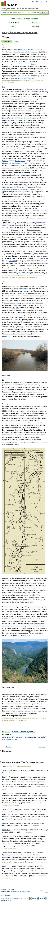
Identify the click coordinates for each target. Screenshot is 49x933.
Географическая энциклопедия (24, 18)
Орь (41, 258)
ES (42, 1)
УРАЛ (4, 793)
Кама (5, 163)
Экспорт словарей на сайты (9, 898)
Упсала (8, 747)
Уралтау (14, 230)
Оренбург (23, 78)
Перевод (16, 41)
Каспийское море (20, 49)
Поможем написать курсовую (23, 732)
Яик (16, 54)
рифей (43, 737)
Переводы (35, 22)
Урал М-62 (6, 830)
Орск (23, 273)
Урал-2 (5, 852)
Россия (31, 49)
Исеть (17, 161)
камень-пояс (23, 737)
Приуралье (15, 99)
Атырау (16, 78)
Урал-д (5, 823)
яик (16, 739)
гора (4, 737)
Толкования (13, 22)
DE (37, 1)
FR (46, 1)
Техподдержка (15, 891)
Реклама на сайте (24, 891)
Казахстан (34, 52)
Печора (5, 161)
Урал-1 (5, 770)
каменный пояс (12, 737)
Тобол (23, 161)
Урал (35, 73)
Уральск (31, 78)
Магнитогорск (14, 273)
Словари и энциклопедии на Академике (19, 8)
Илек (46, 258)
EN (33, 1)
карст (18, 418)
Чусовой (11, 163)
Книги (13, 26)
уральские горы (8, 739)
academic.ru (9, 3)
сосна (17, 175)
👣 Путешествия (5, 895)
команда (32, 737)
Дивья (5, 118)
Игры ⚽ (36, 26)
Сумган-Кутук (29, 118)
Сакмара (12, 261)
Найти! (43, 12)
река (38, 737)
